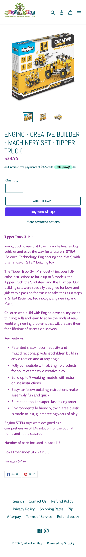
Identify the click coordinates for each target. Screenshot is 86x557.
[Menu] (79, 12)
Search (18, 501)
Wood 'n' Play (33, 543)
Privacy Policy (24, 509)
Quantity (11, 180)
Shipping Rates (51, 509)
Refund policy (68, 516)
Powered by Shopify (60, 543)
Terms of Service (39, 516)
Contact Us (37, 501)
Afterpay (14, 516)
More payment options (43, 222)
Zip (70, 509)
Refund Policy (62, 501)
